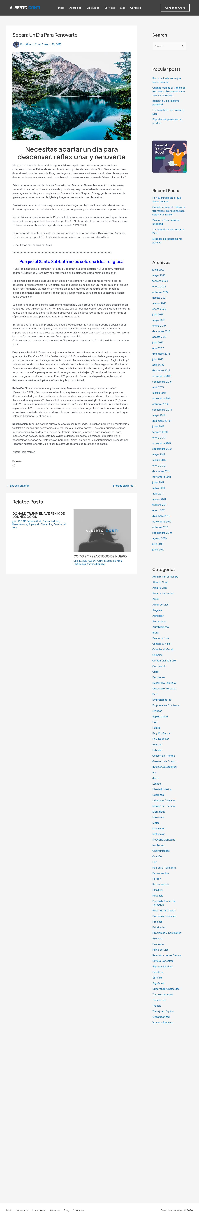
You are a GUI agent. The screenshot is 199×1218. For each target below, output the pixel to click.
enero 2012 (159, 465)
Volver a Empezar (96, 564)
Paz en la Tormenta (164, 867)
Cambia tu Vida (161, 643)
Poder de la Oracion (164, 910)
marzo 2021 (159, 303)
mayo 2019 (158, 320)
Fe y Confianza (161, 733)
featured (157, 744)
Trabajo (156, 1005)
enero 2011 (158, 510)
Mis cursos (92, 7)
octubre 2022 (160, 292)
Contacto (135, 7)
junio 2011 (158, 482)
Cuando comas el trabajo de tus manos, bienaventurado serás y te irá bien (168, 91)
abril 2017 (158, 348)
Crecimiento (159, 666)
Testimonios (80, 564)
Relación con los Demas (166, 955)
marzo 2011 (159, 499)
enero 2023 (159, 286)
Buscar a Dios (160, 638)
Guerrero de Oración (164, 761)
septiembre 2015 (162, 381)
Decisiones (158, 677)
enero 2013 (159, 437)
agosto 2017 (159, 336)
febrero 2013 (160, 432)
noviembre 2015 (161, 376)
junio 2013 (158, 426)
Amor (155, 599)
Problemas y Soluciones (166, 932)
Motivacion (158, 828)
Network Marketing (163, 839)
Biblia (155, 632)
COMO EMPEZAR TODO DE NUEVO (100, 556)
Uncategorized (161, 1016)
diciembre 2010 (161, 516)
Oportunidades (161, 850)
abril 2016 (158, 364)
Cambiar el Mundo (163, 649)
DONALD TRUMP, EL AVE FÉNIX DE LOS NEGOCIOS (38, 514)
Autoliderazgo (160, 627)
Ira (154, 772)
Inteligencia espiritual (164, 766)
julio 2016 (157, 359)
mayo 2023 (158, 275)
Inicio (61, 7)
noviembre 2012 (161, 443)
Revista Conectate (163, 960)
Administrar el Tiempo (165, 576)
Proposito (158, 944)
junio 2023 (158, 269)
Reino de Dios (160, 949)
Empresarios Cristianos (165, 705)
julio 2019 (157, 314)
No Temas (158, 845)
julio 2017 (157, 342)
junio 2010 (158, 549)
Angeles (157, 610)
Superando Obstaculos (40, 524)
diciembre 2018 (161, 331)
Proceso (157, 938)
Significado (158, 983)
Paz (154, 862)
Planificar (157, 890)
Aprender (158, 615)
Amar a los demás (163, 593)
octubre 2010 (160, 527)
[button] (175, 8)
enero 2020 (159, 308)
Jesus (155, 778)
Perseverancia (19, 524)
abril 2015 (158, 387)
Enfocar (157, 710)
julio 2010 (157, 543)
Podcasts (157, 895)
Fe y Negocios (160, 738)
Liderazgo (158, 794)
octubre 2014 (160, 404)
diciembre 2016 (161, 353)
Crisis (155, 671)
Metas (156, 822)
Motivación (158, 834)
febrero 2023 (160, 280)
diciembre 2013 (161, 420)
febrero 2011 (159, 504)
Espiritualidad (160, 716)
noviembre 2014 (161, 398)
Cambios (157, 654)
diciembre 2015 (161, 370)
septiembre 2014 (162, 409)
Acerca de (75, 7)
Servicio (157, 977)
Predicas (157, 921)
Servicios (109, 7)
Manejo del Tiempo (163, 806)
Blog (122, 7)
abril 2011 (157, 493)
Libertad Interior (161, 789)
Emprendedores (51, 521)
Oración (157, 856)
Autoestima (159, 621)
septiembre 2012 (162, 448)
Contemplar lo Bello (164, 660)
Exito (155, 722)
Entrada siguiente (125, 485)
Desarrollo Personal (164, 688)
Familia (156, 727)
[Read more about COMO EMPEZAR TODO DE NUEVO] (102, 530)
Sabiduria (157, 972)
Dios (154, 694)
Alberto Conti (35, 521)
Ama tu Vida (159, 587)
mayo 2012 (158, 454)
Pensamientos (160, 873)
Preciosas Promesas (164, 916)
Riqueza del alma (162, 966)
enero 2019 (159, 325)
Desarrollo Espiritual (164, 682)
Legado (156, 783)
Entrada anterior (18, 485)
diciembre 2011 (161, 471)
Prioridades (159, 927)
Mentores (158, 817)
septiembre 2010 (162, 532)
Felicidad (157, 750)
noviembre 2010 (161, 521)
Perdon (156, 878)
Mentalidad (158, 811)
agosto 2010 (159, 538)
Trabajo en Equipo (163, 1011)
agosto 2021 (159, 297)
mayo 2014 (158, 415)
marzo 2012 (159, 460)
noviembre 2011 (161, 476)
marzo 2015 (159, 392)
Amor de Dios (160, 604)
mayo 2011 (158, 488)
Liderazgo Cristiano (163, 800)
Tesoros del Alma (113, 560)
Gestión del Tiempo (163, 755)
